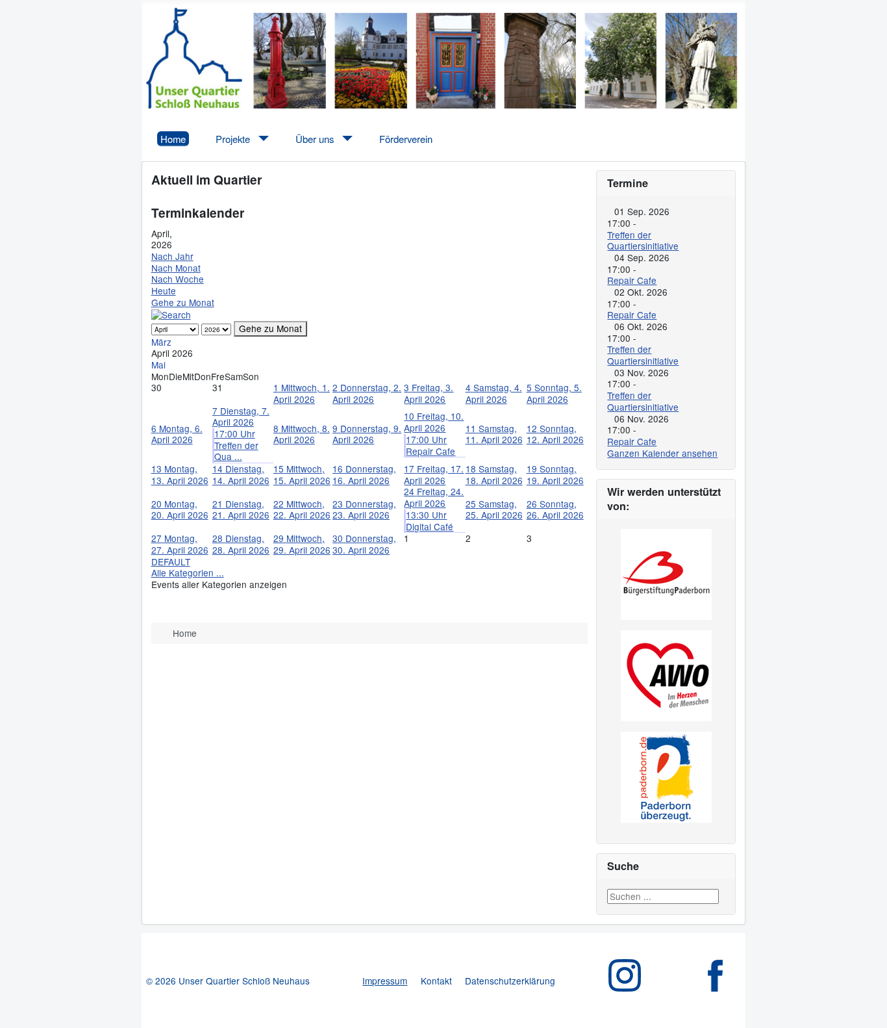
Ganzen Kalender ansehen (662, 452)
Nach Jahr (172, 256)
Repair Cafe (631, 280)
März (161, 341)
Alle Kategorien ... (187, 572)
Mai (158, 364)
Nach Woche (177, 278)
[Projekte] (261, 138)
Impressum (384, 980)
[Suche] (171, 313)
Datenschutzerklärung (510, 980)
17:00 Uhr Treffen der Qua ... (236, 445)
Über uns (314, 139)
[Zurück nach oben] (866, 1007)
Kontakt (436, 980)
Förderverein (405, 139)
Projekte (233, 139)
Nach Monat (176, 267)
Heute (163, 290)
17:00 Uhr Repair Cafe (430, 445)
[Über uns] (345, 138)
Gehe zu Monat (182, 302)
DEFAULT (170, 561)
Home (173, 139)
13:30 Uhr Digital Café (429, 520)
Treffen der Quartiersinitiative (643, 240)
